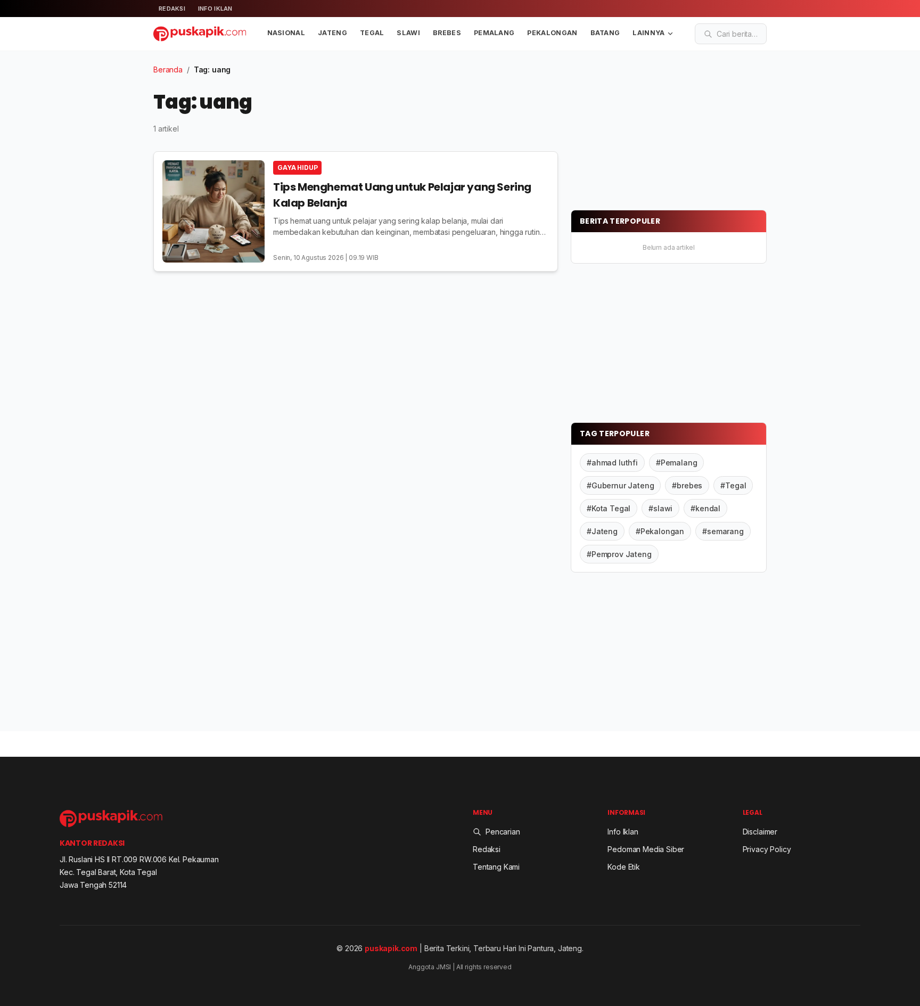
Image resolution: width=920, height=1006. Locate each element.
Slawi (408, 33)
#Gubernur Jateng (620, 485)
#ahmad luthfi (612, 462)
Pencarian (503, 831)
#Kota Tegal (608, 508)
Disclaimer (760, 831)
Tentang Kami (496, 866)
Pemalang (494, 33)
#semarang (723, 531)
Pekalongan (552, 33)
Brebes (447, 33)
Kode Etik (623, 866)
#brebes (687, 485)
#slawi (660, 508)
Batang (605, 33)
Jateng (332, 33)
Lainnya (648, 33)
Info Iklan (215, 8)
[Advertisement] (650, 130)
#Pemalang (676, 462)
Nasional (286, 33)
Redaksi (172, 8)
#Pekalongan (660, 531)
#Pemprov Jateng (619, 554)
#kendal (705, 508)
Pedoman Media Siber (645, 849)
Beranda (168, 69)
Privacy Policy (767, 849)
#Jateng (602, 531)
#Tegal (733, 485)
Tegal (372, 33)
